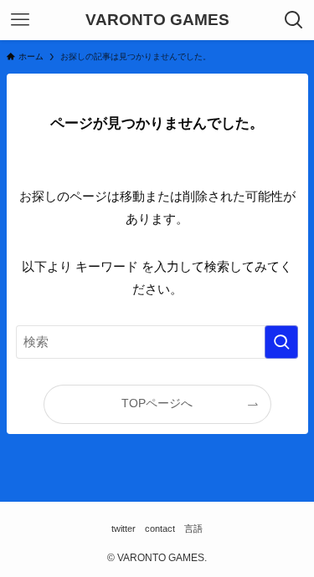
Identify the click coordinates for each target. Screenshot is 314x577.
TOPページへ (157, 403)
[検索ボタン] (294, 20)
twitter (123, 528)
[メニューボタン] (20, 20)
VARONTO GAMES (157, 20)
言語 (193, 528)
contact (160, 528)
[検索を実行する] (281, 342)
